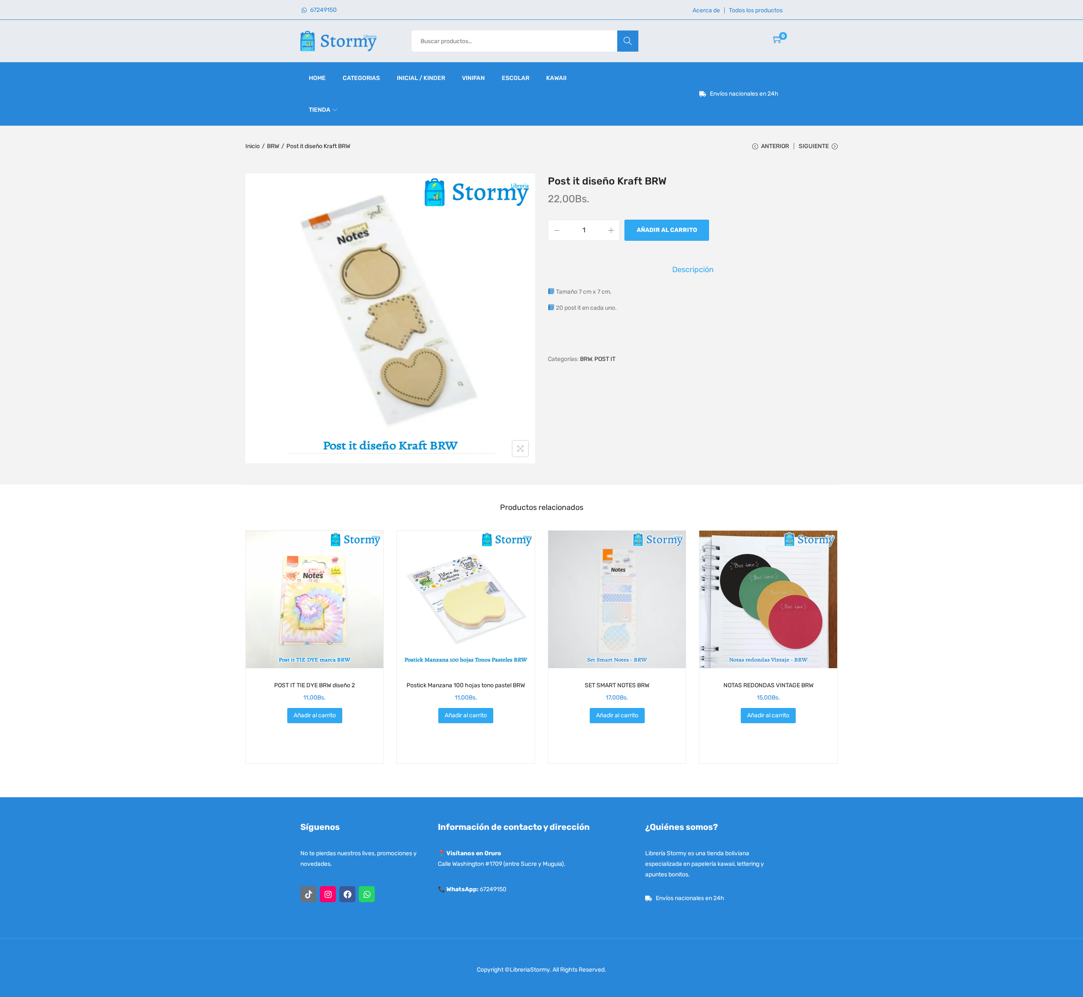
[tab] (693, 269)
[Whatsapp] (367, 894)
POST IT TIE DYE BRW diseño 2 (314, 685)
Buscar (627, 40)
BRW (273, 146)
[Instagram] (328, 894)
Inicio (252, 146)
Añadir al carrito (667, 230)
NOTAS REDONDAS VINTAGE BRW (768, 685)
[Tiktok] (308, 894)
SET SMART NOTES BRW (617, 685)
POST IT (605, 359)
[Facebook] (347, 894)
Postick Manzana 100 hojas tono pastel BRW (466, 685)
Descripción (693, 269)
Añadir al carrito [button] (315, 715)
